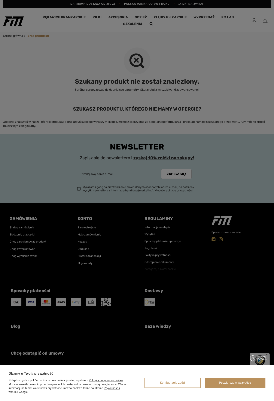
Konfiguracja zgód (172, 383)
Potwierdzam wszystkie (235, 383)
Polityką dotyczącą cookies (106, 380)
